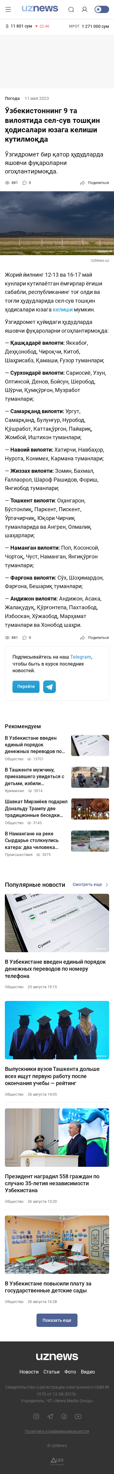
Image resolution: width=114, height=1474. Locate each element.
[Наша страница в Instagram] (36, 1416)
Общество (14, 987)
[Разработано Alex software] (57, 1461)
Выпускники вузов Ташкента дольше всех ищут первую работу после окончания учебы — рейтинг (52, 1076)
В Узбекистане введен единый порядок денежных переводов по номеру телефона (55, 969)
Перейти (26, 686)
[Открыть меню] (8, 9)
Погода (12, 98)
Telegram (80, 657)
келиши (63, 309)
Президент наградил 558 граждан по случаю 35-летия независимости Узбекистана (52, 1183)
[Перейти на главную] (40, 9)
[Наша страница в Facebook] (64, 1416)
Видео (88, 1372)
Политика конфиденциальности (57, 1431)
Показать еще (57, 1320)
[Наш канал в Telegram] (50, 1416)
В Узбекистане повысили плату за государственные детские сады (48, 1287)
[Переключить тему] (102, 9)
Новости (29, 1372)
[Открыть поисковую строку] (71, 9)
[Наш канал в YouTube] (78, 1416)
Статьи (51, 1372)
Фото (70, 1372)
